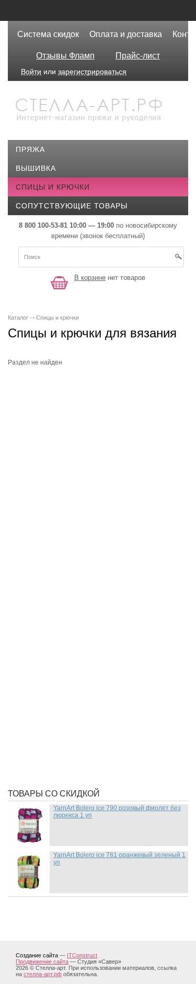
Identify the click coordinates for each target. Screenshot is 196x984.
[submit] (178, 260)
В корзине (90, 278)
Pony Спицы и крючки (70, 546)
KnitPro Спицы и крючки (76, 530)
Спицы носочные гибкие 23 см (89, 713)
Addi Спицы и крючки (68, 405)
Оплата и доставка (125, 34)
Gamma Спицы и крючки (73, 473)
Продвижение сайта (42, 961)
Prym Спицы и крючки (70, 562)
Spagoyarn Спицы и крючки (82, 577)
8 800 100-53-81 (43, 225)
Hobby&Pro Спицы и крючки (83, 489)
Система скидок (48, 34)
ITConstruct (82, 955)
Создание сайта (37, 955)
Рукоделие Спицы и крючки (82, 697)
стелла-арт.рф (43, 974)
